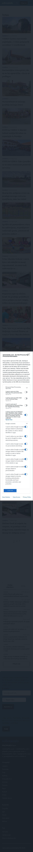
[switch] (25, 392)
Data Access (16, 497)
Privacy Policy (27, 497)
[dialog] (16, 426)
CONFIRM (10, 490)
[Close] (29, 355)
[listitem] (16, 387)
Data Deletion (6, 497)
